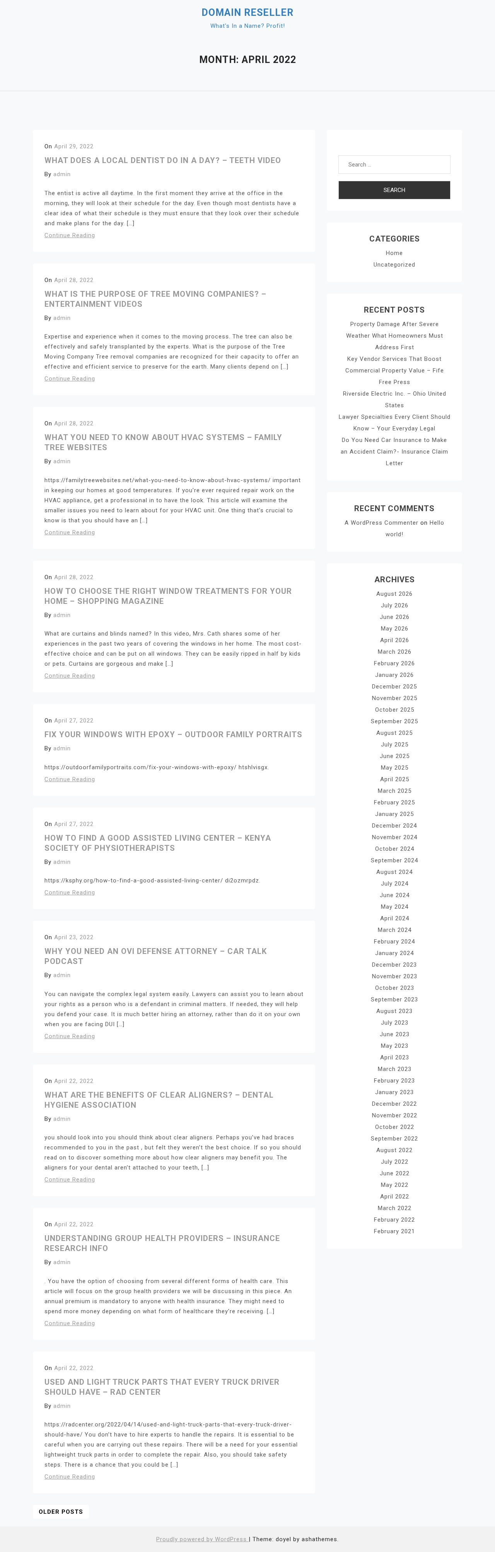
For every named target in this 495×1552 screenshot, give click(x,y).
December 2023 (394, 964)
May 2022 (394, 1184)
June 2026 (395, 617)
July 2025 (394, 744)
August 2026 (394, 593)
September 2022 (394, 1138)
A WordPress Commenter (381, 522)
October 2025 (394, 709)
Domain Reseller (247, 12)
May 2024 (394, 906)
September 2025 (394, 721)
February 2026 (394, 663)
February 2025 (394, 802)
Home (394, 253)
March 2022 (394, 1208)
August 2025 (394, 732)
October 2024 (394, 848)
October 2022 (394, 1127)
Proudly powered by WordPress (202, 1539)
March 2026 (394, 651)
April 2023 (394, 1057)
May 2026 (394, 628)
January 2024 (394, 953)
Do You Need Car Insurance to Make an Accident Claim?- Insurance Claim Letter (394, 452)
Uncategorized (394, 264)
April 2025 (394, 779)
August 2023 (394, 1011)
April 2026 (394, 640)
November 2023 (394, 976)
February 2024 (394, 941)
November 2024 (394, 837)
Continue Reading (69, 235)
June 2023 (395, 1034)
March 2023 (394, 1069)
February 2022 (394, 1219)
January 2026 (394, 674)
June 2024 (395, 895)
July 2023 (394, 1022)
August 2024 (394, 872)
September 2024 (394, 860)
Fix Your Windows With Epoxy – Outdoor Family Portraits (173, 734)
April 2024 (394, 918)
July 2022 (394, 1161)
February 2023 (394, 1080)
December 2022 (394, 1103)
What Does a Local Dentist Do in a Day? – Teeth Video (162, 160)
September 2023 (394, 999)
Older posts (61, 1511)
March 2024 (394, 929)
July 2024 (394, 883)
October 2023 (394, 987)
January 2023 (394, 1092)
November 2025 (394, 698)
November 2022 (394, 1115)
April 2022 (394, 1196)
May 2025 (394, 767)
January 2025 (394, 814)
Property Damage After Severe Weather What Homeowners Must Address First (394, 336)
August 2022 (394, 1150)
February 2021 (394, 1231)
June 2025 (395, 756)
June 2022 (395, 1173)
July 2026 (394, 605)
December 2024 (394, 825)
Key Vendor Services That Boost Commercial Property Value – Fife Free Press (394, 370)
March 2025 (394, 790)
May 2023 (394, 1045)
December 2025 (394, 686)
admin (62, 174)
